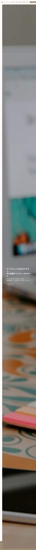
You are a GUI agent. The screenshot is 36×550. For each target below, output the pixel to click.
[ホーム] (7, 2)
